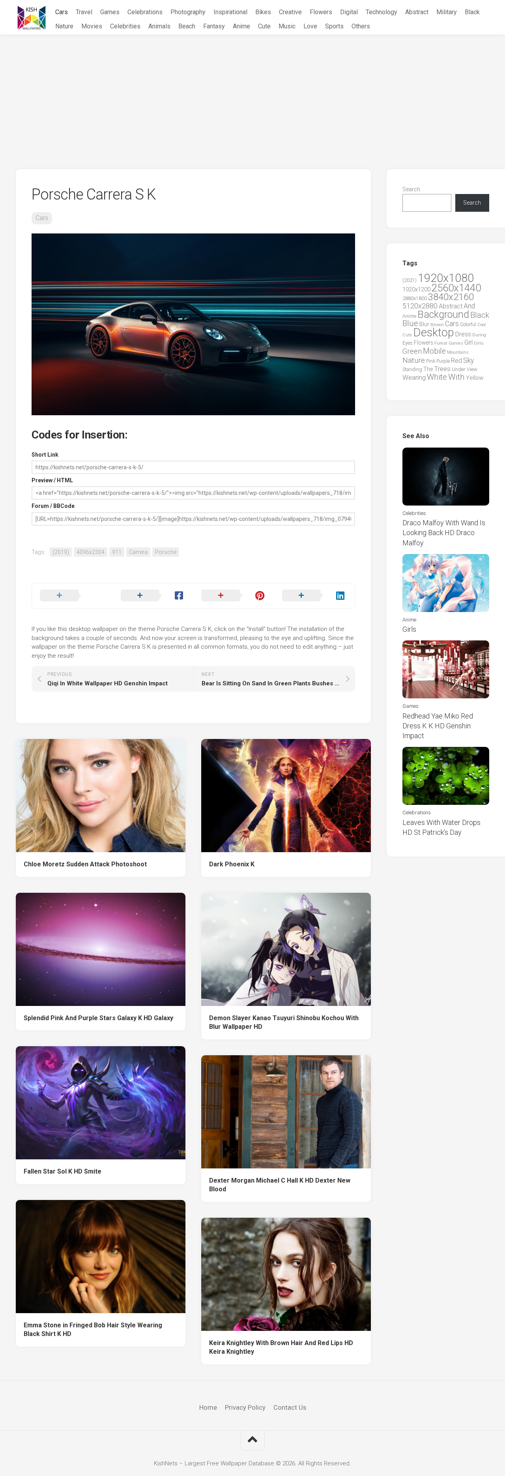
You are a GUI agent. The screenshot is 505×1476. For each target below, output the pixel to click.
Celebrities (125, 26)
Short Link (45, 455)
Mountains (458, 352)
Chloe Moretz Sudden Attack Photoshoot (85, 864)
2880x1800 (414, 298)
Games (110, 12)
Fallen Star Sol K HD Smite (62, 1171)
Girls (478, 343)
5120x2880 (420, 306)
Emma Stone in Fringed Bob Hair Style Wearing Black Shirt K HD (93, 1329)
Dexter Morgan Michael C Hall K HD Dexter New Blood (279, 1185)
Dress (463, 334)
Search (411, 189)
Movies (91, 26)
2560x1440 (456, 288)
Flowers (321, 12)
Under (459, 369)
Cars (61, 12)
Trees (442, 369)
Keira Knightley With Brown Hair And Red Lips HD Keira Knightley (281, 1347)
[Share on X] (72, 595)
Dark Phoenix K (231, 864)
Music (287, 26)
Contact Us (289, 1407)
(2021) (409, 280)
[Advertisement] (252, 94)
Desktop (433, 332)
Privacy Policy (245, 1407)
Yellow (474, 377)
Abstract (416, 12)
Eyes (407, 343)
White (437, 377)
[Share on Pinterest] (233, 595)
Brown (437, 324)
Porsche (165, 552)
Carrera (138, 552)
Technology (381, 12)
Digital (349, 12)
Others (361, 26)
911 (117, 552)
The (428, 369)
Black (472, 12)
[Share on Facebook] (153, 595)
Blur (424, 324)
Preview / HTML (52, 480)
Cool (481, 324)
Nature (64, 26)
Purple (443, 361)
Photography (188, 12)
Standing (412, 369)
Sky (468, 360)
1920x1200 (416, 289)
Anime (241, 26)
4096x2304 (91, 552)
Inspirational (230, 12)
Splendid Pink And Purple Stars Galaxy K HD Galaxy (98, 1018)
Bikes (263, 12)
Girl (468, 342)
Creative (290, 12)
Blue (410, 323)
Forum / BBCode (53, 506)
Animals (159, 26)
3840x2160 (451, 296)
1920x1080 (446, 278)
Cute (264, 26)
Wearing (414, 377)
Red (456, 360)
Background (443, 314)
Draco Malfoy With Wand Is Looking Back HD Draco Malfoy (443, 533)
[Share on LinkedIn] (314, 595)
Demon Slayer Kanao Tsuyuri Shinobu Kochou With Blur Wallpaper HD (284, 1022)
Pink (430, 361)
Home (208, 1407)
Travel (84, 12)
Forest (440, 343)
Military (446, 12)
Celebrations (145, 12)
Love (310, 26)
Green (412, 351)
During (479, 335)
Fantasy (214, 26)
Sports (334, 26)
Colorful (468, 324)
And (469, 306)
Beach (186, 26)
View (472, 369)
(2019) (60, 552)
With (456, 377)
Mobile (434, 351)
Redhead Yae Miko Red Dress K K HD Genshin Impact (437, 726)
